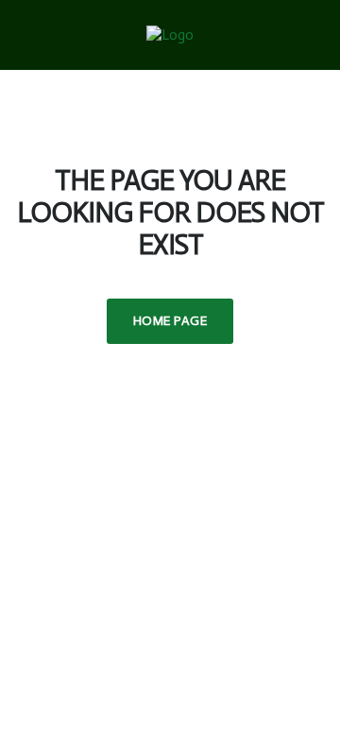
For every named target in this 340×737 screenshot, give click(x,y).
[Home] (170, 34)
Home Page (170, 321)
